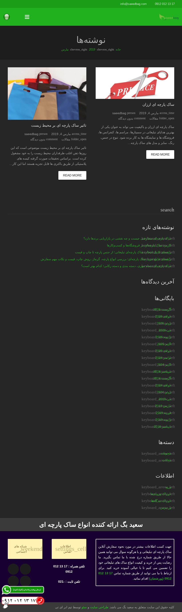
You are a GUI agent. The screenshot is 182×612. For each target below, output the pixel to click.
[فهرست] (27, 16)
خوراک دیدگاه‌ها (161, 500)
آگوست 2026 (162, 309)
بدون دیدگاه (125, 118)
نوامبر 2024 (163, 357)
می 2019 (165, 399)
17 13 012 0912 (165, 4)
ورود (168, 487)
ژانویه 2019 (163, 419)
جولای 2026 (163, 316)
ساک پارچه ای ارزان (158, 104)
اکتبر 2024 (164, 364)
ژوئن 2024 (164, 392)
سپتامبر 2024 (162, 371)
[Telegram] (15, 4)
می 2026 (165, 330)
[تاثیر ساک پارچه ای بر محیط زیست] (47, 93)
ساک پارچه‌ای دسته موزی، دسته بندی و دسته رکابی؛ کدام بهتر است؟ (126, 266)
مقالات (153, 118)
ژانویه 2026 (163, 337)
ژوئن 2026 (164, 323)
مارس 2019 (163, 406)
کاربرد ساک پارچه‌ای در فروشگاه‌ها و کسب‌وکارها (139, 245)
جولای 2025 (163, 351)
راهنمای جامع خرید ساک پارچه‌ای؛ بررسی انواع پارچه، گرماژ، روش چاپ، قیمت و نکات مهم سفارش (106, 259)
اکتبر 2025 (164, 344)
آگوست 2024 (162, 378)
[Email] (25, 569)
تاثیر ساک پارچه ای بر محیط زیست (58, 125)
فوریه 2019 (163, 413)
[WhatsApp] (7, 4)
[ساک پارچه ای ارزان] (135, 83)
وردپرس (165, 507)
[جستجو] (18, 16)
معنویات (166, 453)
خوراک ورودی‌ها (160, 494)
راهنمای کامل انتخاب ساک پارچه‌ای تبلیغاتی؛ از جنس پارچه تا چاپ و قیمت (123, 252)
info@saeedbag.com (133, 4)
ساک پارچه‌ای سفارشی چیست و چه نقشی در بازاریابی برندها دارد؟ (127, 238)
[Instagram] (23, 4)
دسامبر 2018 (162, 426)
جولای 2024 (163, 385)
